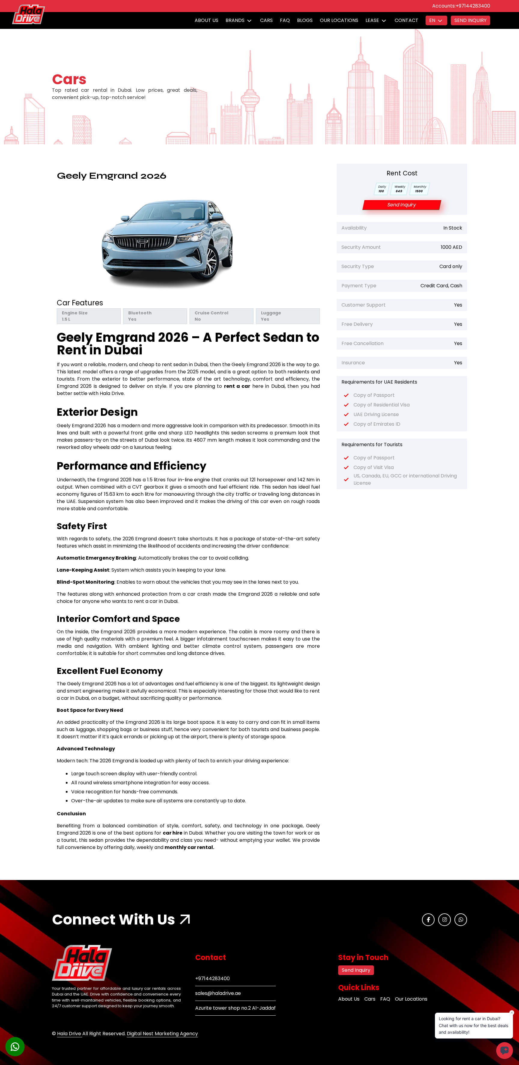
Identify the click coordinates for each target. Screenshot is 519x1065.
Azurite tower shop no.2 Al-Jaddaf (235, 1008)
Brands (235, 20)
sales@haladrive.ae (218, 993)
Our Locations (339, 20)
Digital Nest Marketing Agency (162, 1033)
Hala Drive (69, 1033)
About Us (206, 20)
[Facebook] (428, 919)
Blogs (305, 20)
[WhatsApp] (460, 919)
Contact (406, 20)
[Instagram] (444, 919)
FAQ (285, 20)
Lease (372, 20)
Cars (266, 20)
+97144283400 (473, 5)
